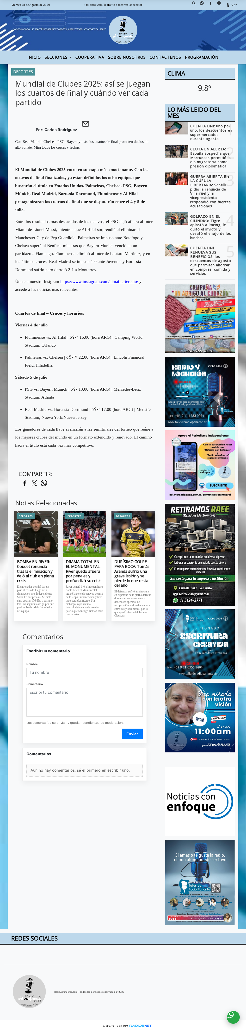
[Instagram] (221, 5)
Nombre (32, 664)
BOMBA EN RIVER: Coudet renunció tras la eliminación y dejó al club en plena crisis (35, 571)
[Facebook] (212, 5)
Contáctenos (165, 57)
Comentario (34, 684)
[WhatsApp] (204, 5)
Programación (202, 57)
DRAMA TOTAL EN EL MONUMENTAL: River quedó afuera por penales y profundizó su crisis (83, 571)
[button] (195, 5)
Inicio (34, 57)
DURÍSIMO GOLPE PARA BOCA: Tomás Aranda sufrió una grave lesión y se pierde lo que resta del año (131, 574)
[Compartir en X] (34, 483)
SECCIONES (57, 57)
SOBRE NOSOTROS (127, 57)
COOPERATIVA (89, 57)
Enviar (132, 733)
